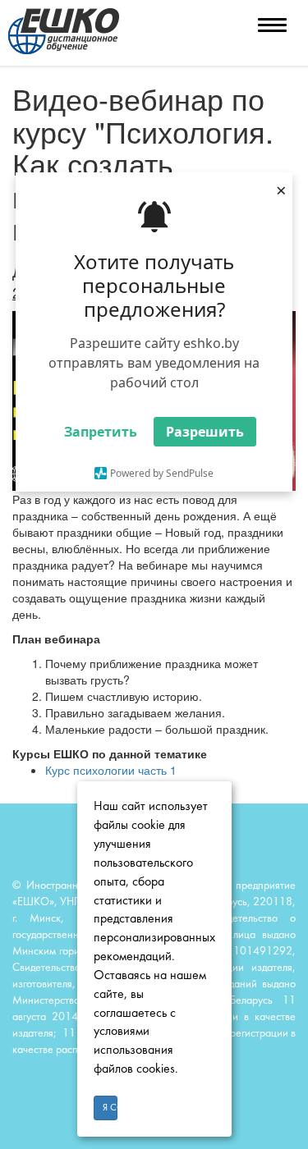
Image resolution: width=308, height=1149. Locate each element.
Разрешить (205, 432)
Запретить (100, 432)
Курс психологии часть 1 (111, 770)
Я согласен (110, 1108)
